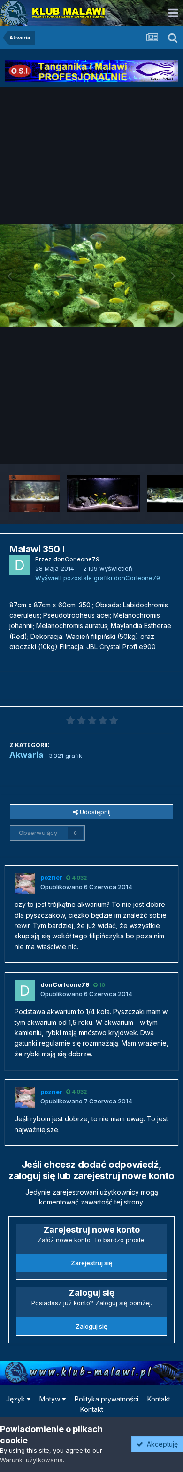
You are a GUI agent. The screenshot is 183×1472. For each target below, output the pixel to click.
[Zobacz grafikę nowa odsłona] (34, 493)
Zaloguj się (91, 1326)
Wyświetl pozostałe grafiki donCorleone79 (97, 578)
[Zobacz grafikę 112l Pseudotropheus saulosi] (103, 493)
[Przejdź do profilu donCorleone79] (19, 565)
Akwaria (26, 755)
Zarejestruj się (92, 1263)
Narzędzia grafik (138, 446)
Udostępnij (94, 812)
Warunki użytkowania (31, 1460)
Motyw (50, 1399)
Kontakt (158, 1399)
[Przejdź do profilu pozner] (25, 883)
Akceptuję (160, 1444)
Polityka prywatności (106, 1399)
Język (16, 1399)
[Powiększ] (91, 275)
